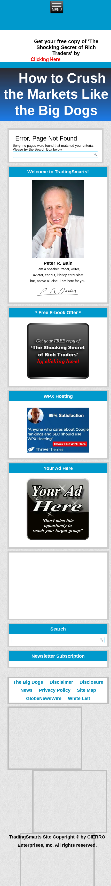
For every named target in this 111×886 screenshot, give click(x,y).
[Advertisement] (48, 585)
